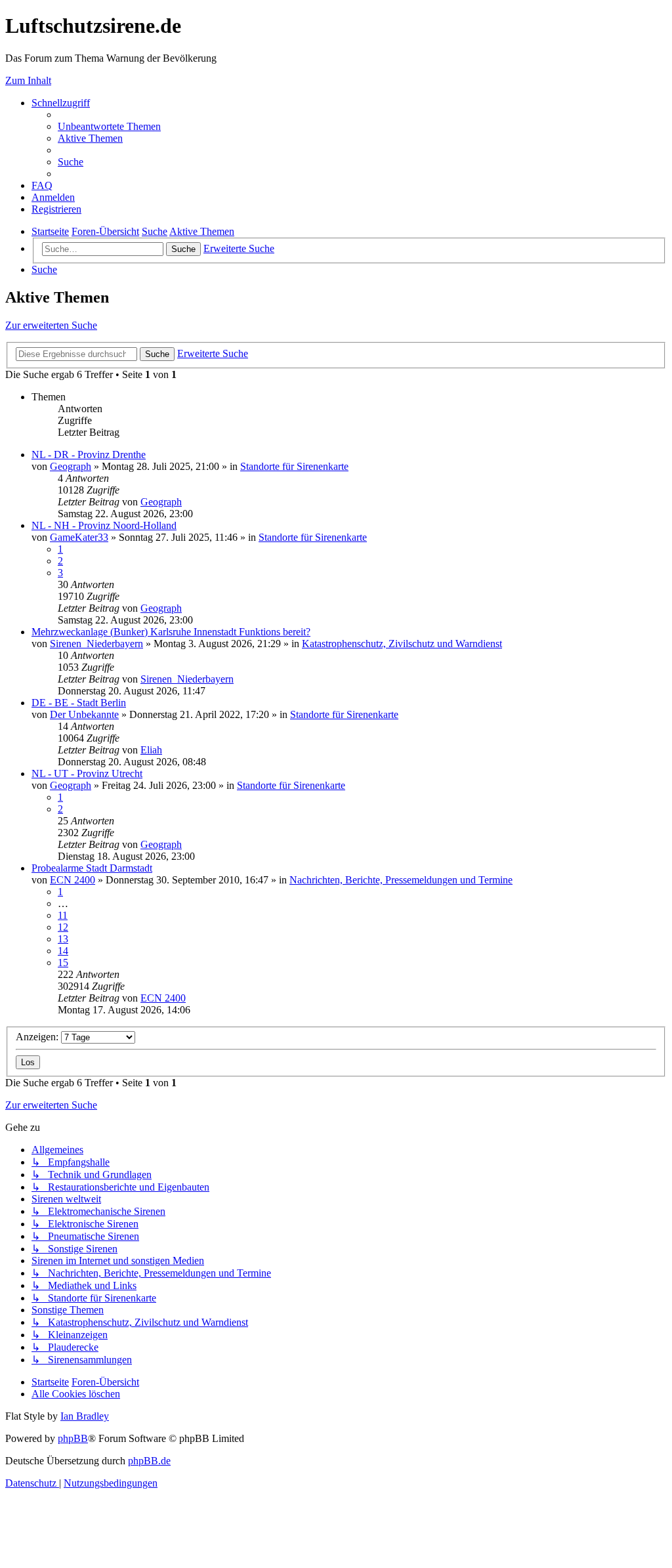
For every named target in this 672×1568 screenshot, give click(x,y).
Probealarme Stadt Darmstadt (92, 868)
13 (63, 938)
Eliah (151, 749)
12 (63, 927)
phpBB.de (149, 1460)
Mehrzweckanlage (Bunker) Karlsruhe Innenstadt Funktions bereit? (171, 631)
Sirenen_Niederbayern (96, 643)
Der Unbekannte (84, 714)
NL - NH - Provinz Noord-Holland (104, 525)
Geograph (70, 466)
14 (63, 950)
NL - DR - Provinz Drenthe (89, 454)
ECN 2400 (72, 879)
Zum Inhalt (28, 80)
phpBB (73, 1438)
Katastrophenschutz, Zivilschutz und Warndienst (402, 643)
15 (63, 962)
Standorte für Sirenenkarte (294, 466)
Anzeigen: (38, 1036)
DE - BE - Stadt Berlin (79, 702)
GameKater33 (79, 537)
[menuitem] (109, 126)
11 (63, 915)
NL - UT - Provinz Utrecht (87, 773)
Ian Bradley (84, 1416)
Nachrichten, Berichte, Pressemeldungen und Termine (401, 879)
